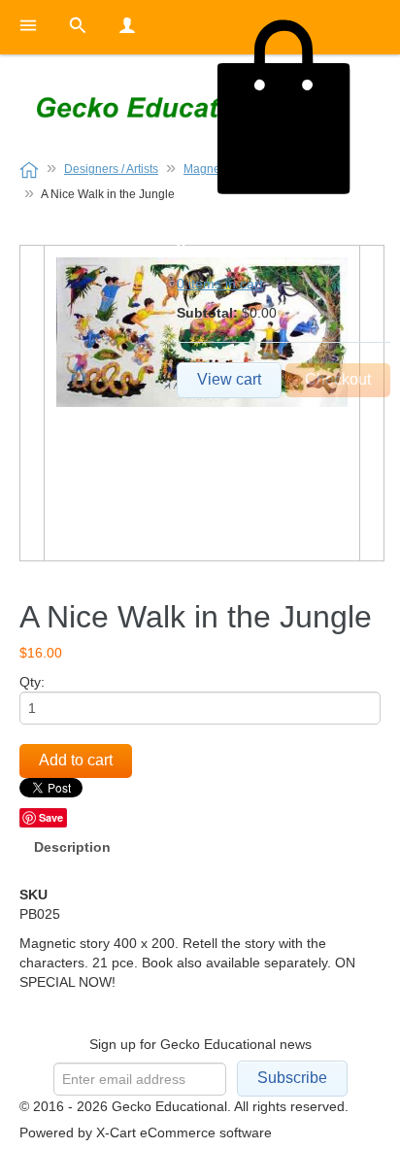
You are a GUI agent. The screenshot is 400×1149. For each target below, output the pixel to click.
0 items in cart (220, 283)
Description (72, 847)
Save (51, 817)
